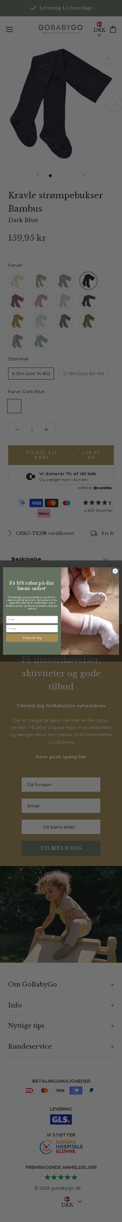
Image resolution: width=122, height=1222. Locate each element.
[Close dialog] (115, 571)
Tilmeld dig (32, 637)
